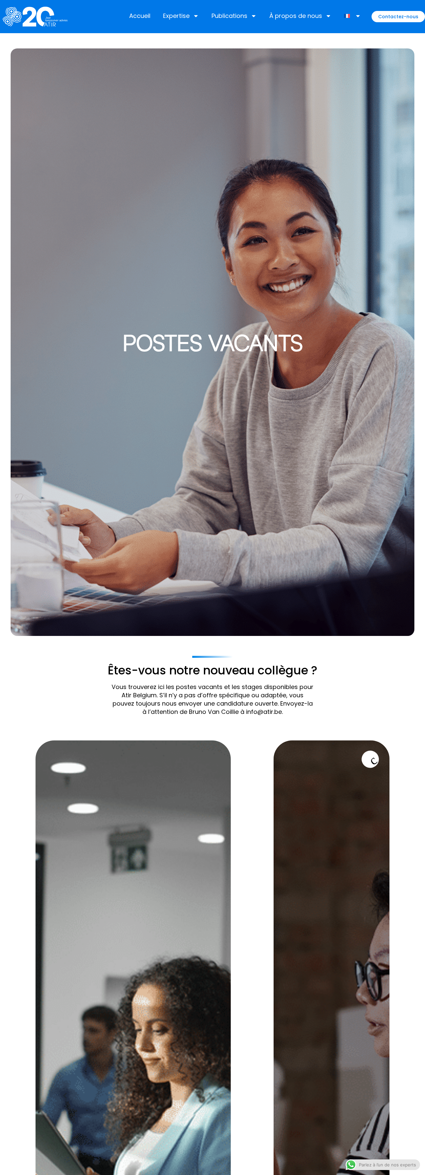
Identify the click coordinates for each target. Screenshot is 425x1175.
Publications (229, 16)
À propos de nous (295, 16)
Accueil (139, 16)
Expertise (176, 16)
